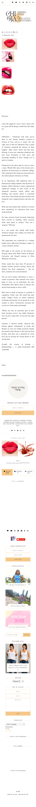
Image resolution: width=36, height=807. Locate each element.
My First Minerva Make (18, 606)
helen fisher (15, 422)
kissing (23, 422)
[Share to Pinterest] (17, 430)
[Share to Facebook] (14, 430)
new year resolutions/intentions (18, 627)
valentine (10, 424)
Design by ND (23, 794)
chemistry (8, 420)
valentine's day (21, 424)
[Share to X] (12, 430)
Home (18, 791)
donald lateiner (19, 420)
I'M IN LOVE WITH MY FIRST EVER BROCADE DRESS (18, 585)
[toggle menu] (2, 2)
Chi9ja (15, 794)
